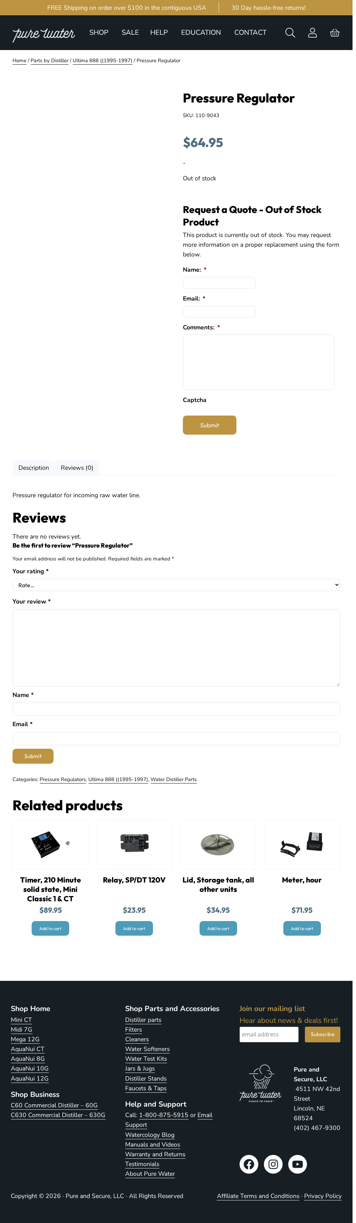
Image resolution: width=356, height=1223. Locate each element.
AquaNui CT (27, 1049)
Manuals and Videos (152, 1144)
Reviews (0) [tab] (77, 467)
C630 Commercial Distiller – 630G (58, 1115)
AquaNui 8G (28, 1058)
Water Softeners (147, 1049)
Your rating (31, 571)
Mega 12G (25, 1039)
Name (23, 695)
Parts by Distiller (49, 60)
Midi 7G (21, 1029)
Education (201, 32)
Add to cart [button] (50, 928)
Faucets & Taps (146, 1088)
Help (159, 32)
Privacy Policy (323, 1196)
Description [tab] (33, 467)
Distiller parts (143, 1020)
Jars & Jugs (140, 1068)
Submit (209, 425)
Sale (130, 32)
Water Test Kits (146, 1058)
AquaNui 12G (30, 1078)
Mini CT (21, 1020)
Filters (133, 1029)
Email (23, 724)
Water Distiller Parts (174, 779)
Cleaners (137, 1039)
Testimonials (142, 1164)
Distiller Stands (146, 1078)
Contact (250, 32)
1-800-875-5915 (163, 1115)
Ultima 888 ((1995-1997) (102, 60)
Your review (32, 601)
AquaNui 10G (30, 1068)
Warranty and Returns (155, 1154)
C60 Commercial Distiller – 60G (54, 1105)
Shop (98, 32)
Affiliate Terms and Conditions (258, 1196)
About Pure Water (150, 1173)
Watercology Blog (150, 1135)
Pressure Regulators (63, 779)
